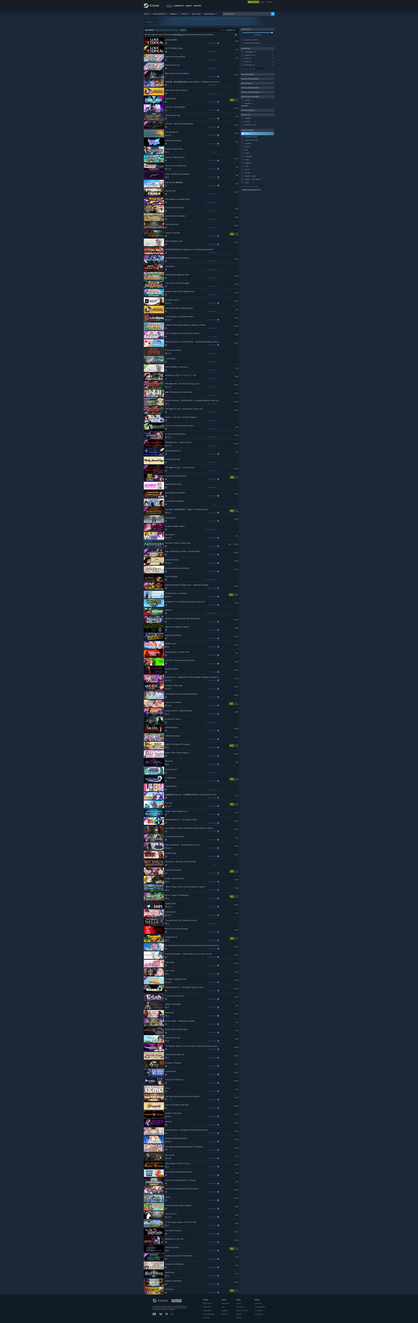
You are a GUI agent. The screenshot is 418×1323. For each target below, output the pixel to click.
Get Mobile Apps (260, 1307)
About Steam (207, 1303)
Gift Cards (206, 1318)
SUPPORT (197, 6)
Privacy (238, 1303)
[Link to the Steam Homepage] (151, 7)
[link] (237, 99)
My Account (258, 1314)
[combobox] (246, 14)
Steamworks (207, 1310)
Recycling (225, 1314)
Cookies (238, 1314)
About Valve (225, 1303)
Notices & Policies (242, 1310)
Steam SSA (207, 1307)
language (269, 2)
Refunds (239, 1318)
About (189, 6)
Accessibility (240, 1307)
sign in (262, 2)
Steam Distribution (209, 1314)
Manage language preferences (251, 190)
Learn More (244, 106)
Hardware (225, 1310)
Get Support (259, 1310)
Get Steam (258, 1303)
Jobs (223, 1307)
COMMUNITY (179, 6)
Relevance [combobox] (229, 30)
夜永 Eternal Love (179, 34)
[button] (147, 13)
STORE (169, 6)
